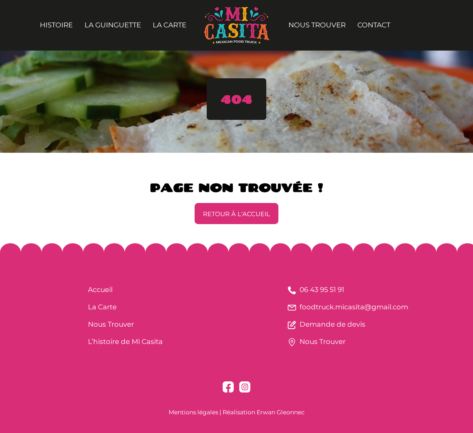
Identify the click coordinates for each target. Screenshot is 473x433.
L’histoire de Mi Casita (125, 341)
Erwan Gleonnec (281, 412)
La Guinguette (112, 25)
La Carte (169, 25)
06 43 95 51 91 (322, 289)
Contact (373, 25)
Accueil (100, 289)
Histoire (56, 25)
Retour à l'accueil (236, 214)
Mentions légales (193, 412)
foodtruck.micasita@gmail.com (354, 307)
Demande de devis (332, 324)
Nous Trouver (317, 25)
